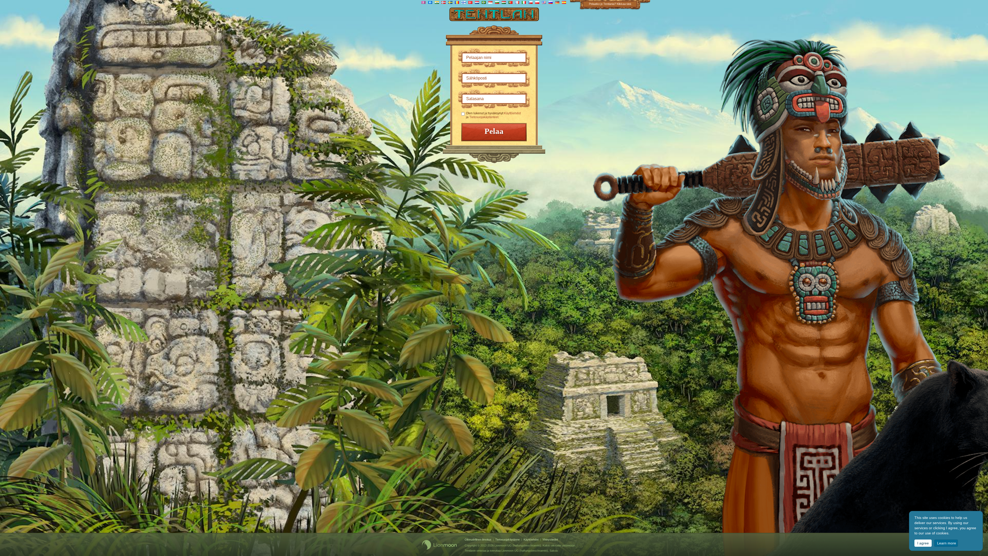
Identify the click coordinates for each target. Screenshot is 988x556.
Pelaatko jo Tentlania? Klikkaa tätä (610, 3)
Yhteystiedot (550, 539)
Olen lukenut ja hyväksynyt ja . (493, 115)
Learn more (946, 543)
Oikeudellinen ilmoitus (478, 539)
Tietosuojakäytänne (507, 539)
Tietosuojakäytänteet (483, 117)
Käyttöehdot (512, 113)
